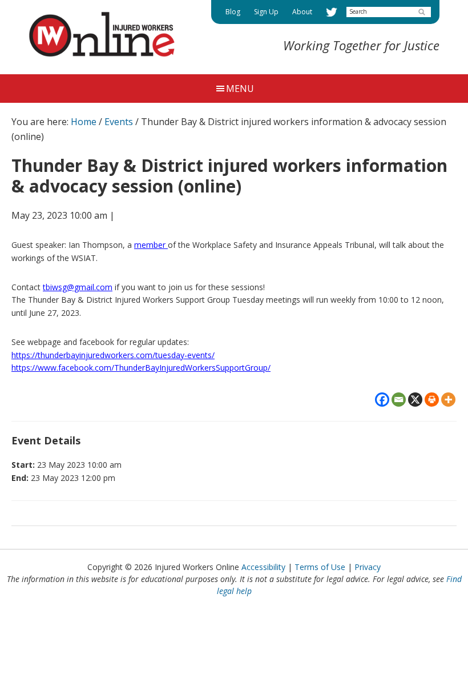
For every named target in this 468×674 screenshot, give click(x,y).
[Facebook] (382, 399)
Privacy (367, 566)
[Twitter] (331, 12)
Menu (240, 88)
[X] (415, 399)
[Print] (432, 399)
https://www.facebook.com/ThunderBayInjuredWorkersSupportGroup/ (141, 367)
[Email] (399, 399)
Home (83, 121)
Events (118, 121)
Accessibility (263, 566)
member (151, 244)
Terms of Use (319, 566)
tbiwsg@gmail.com (77, 287)
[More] (448, 399)
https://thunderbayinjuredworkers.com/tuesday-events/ (113, 355)
